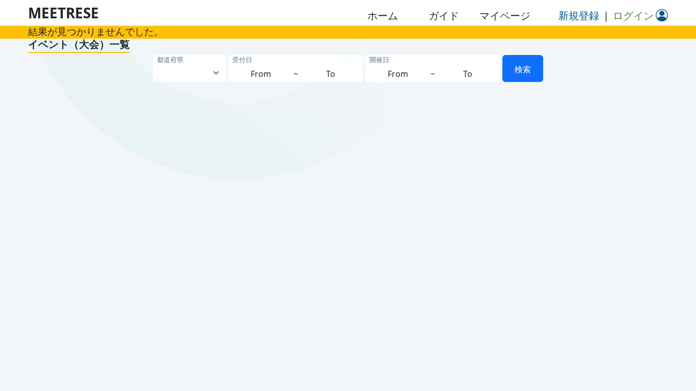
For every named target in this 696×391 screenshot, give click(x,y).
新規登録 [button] (578, 15)
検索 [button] (523, 69)
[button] (382, 15)
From (261, 73)
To (330, 73)
